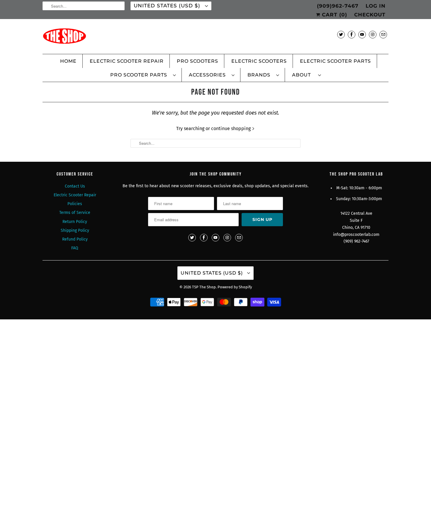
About (303, 75)
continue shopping (231, 128)
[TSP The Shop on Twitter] (341, 34)
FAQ (74, 248)
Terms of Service (74, 212)
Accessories (209, 75)
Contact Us (75, 186)
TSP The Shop (204, 287)
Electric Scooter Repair (127, 61)
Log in (376, 6)
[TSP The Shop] (215, 38)
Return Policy (74, 221)
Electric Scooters (259, 61)
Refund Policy (75, 239)
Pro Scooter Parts (140, 75)
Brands (260, 75)
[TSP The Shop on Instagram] (372, 34)
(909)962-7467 (338, 6)
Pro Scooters (197, 61)
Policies (74, 203)
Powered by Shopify (235, 287)
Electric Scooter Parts (335, 61)
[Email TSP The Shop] (383, 34)
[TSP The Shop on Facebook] (351, 34)
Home (68, 61)
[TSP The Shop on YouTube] (362, 34)
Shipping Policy (75, 230)
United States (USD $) (168, 5)
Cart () (333, 15)
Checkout (370, 15)
